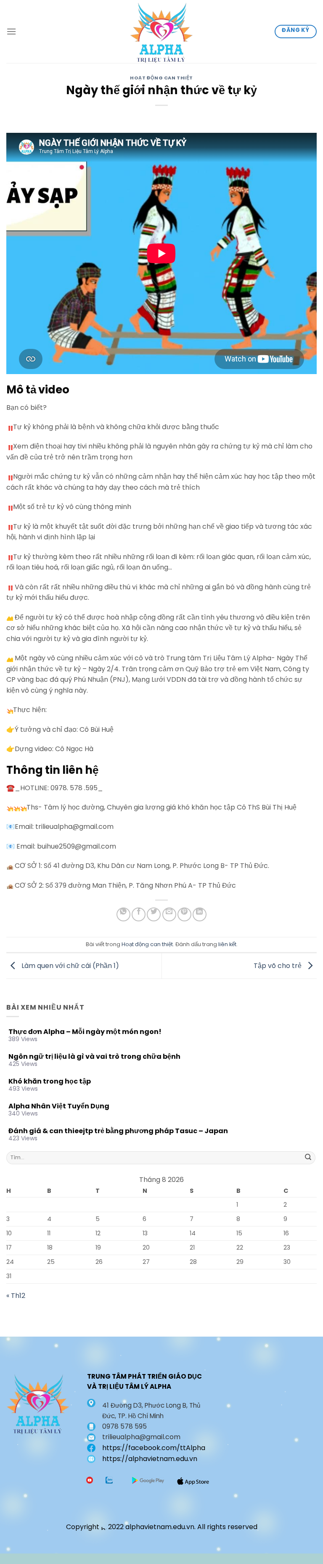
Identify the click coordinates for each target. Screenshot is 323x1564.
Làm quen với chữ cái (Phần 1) (69, 965)
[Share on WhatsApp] (123, 914)
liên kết (227, 944)
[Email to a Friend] (169, 914)
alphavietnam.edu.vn (159, 1527)
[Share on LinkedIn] (200, 914)
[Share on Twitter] (154, 914)
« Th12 (15, 1295)
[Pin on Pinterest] (184, 914)
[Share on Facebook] (139, 914)
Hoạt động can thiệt (161, 77)
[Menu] (11, 31)
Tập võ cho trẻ (278, 965)
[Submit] (308, 1157)
